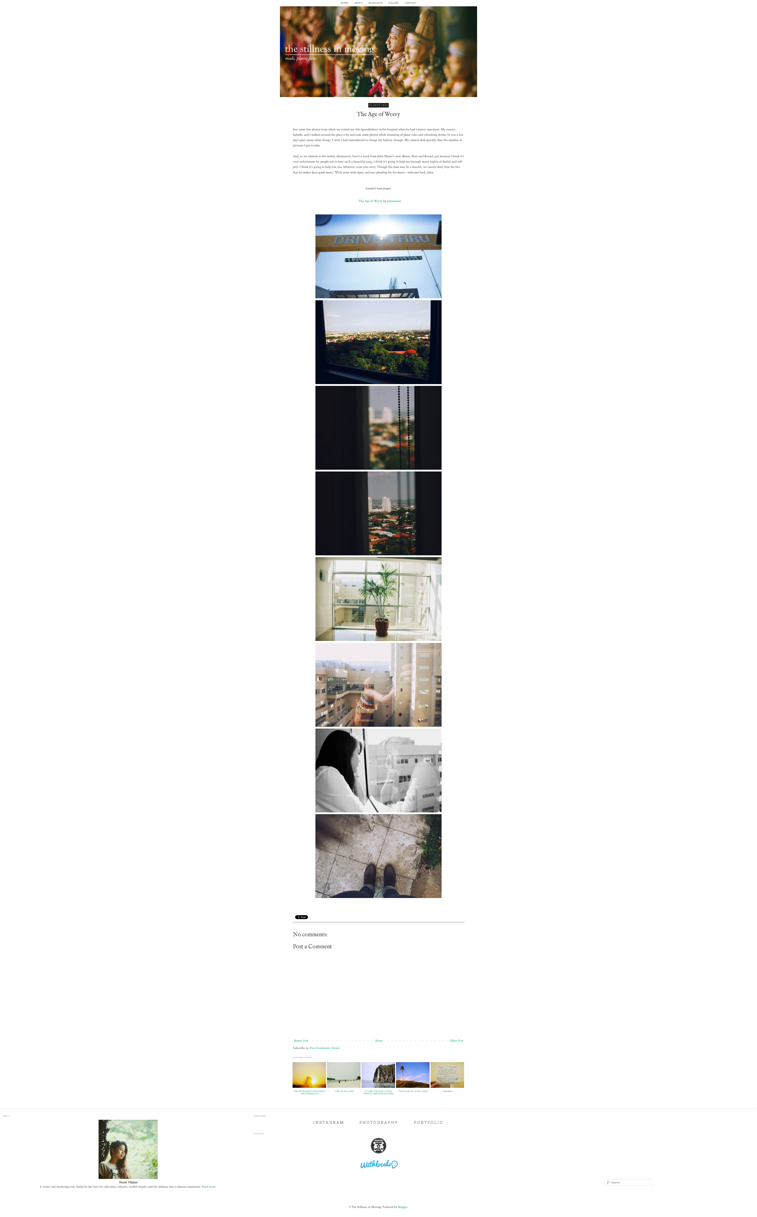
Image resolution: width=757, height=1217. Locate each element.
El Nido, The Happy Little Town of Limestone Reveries (378, 1092)
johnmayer (394, 201)
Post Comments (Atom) (325, 1048)
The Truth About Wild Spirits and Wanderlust (309, 1092)
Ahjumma (448, 1091)
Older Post (456, 1041)
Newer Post (301, 1041)
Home (379, 1041)
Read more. (209, 1187)
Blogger (402, 1207)
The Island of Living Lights (413, 1091)
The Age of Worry (370, 201)
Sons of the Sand (344, 1091)
